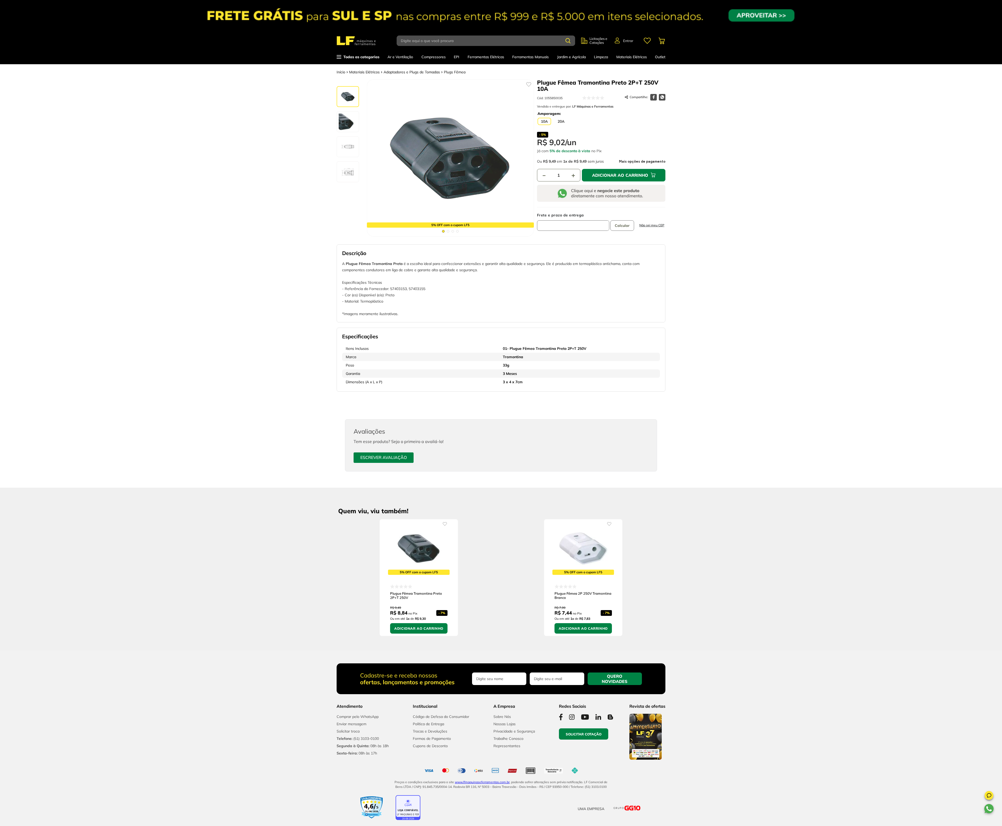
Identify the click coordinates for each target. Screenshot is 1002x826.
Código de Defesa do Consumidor (441, 716)
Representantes (506, 746)
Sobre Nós (502, 716)
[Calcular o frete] (622, 225)
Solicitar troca (348, 731)
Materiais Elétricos (364, 72)
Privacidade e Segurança (514, 731)
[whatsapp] (662, 97)
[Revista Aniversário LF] (645, 758)
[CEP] (573, 222)
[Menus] (647, 41)
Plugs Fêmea (455, 72)
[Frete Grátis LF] (501, 15)
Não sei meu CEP (651, 225)
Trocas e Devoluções (430, 731)
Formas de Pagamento (432, 738)
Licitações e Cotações (598, 41)
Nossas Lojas (504, 724)
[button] (989, 796)
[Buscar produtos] (568, 41)
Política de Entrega (428, 724)
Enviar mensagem (351, 724)
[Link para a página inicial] (341, 72)
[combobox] (489, 41)
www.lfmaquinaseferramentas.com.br (482, 782)
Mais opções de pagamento (642, 161)
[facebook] (653, 97)
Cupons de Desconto (430, 746)
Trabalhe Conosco (508, 738)
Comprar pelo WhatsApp (358, 716)
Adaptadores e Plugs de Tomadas (412, 72)
